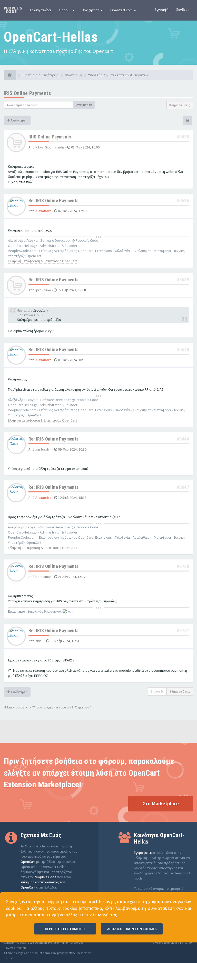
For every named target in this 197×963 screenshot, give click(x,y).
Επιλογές (157, 691)
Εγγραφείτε (143, 852)
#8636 (183, 200)
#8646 (183, 439)
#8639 (183, 279)
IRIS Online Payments (27, 93)
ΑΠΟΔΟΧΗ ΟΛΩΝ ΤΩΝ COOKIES (132, 929)
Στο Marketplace (161, 803)
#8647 (183, 487)
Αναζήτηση (91, 10)
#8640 (183, 349)
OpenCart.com (121, 10)
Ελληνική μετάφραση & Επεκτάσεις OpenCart (42, 261)
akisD (39, 641)
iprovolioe (43, 290)
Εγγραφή (162, 9)
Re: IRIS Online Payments (53, 200)
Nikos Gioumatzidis (50, 147)
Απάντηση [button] (18, 120)
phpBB (23, 948)
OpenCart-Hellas (51, 37)
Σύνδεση (182, 9)
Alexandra (43, 211)
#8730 (183, 566)
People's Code (45, 877)
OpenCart (28, 861)
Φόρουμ (65, 10)
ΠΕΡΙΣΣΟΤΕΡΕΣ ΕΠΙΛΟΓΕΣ (65, 929)
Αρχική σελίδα (40, 10)
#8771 (183, 630)
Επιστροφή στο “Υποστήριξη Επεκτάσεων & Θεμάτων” (48, 707)
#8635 (183, 136)
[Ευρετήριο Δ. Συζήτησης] (10, 75)
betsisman (43, 576)
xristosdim (43, 449)
